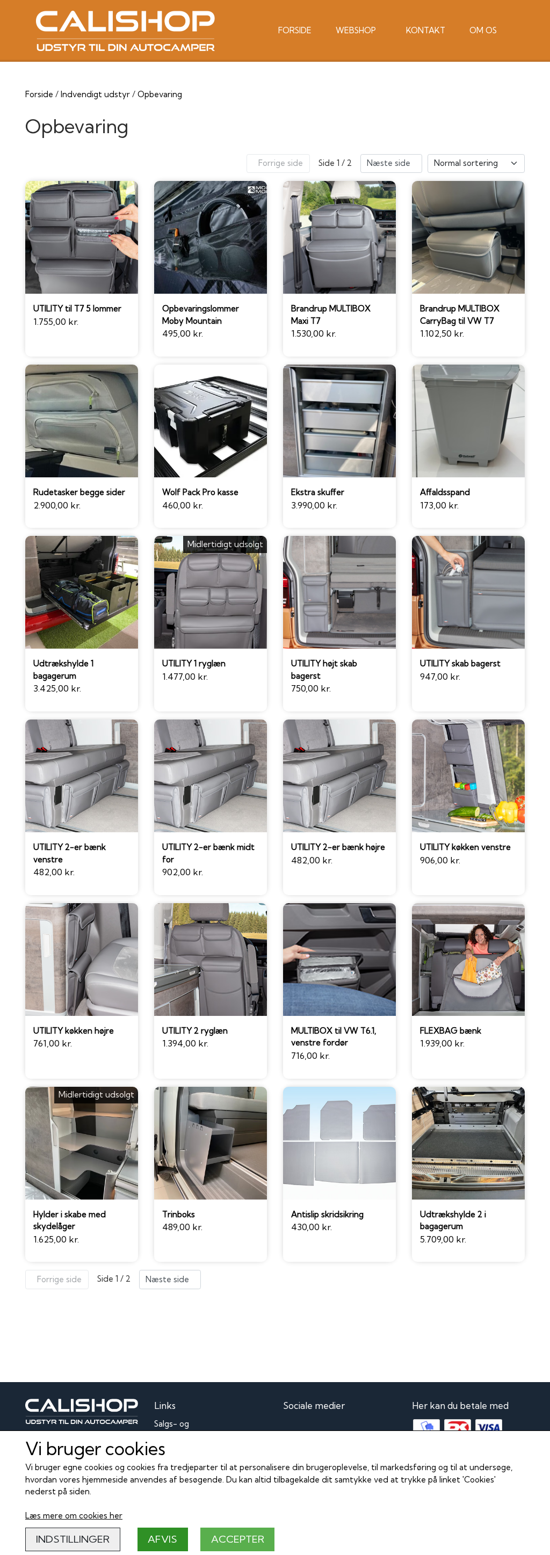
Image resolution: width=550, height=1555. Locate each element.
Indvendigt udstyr (95, 94)
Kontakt (425, 30)
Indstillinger (73, 1539)
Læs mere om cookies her (73, 1515)
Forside (295, 30)
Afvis (162, 1539)
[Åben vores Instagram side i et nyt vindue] (316, 1430)
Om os (483, 30)
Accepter (237, 1539)
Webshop (356, 30)
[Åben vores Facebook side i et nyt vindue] (292, 1430)
